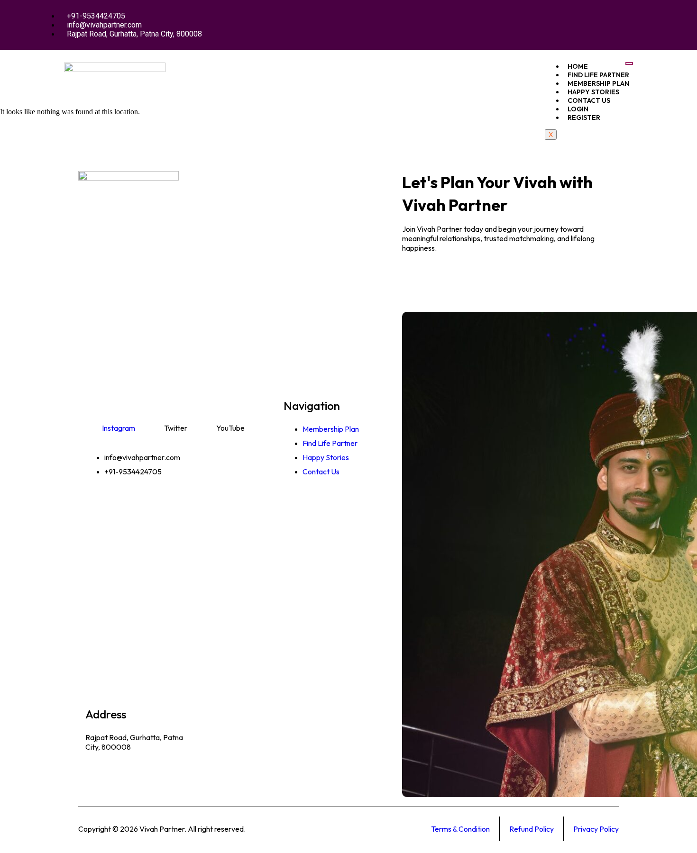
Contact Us (589, 100)
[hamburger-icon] (629, 63)
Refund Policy (531, 829)
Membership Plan (598, 83)
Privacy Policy (596, 829)
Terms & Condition (460, 829)
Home (578, 66)
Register (584, 117)
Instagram (118, 428)
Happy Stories (593, 92)
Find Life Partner (598, 75)
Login (578, 109)
